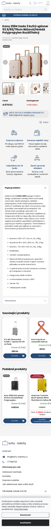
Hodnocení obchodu (11, 472)
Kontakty (6, 476)
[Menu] (48, 3)
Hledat (45, 9)
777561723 (12, 461)
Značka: (7, 40)
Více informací (21, 509)
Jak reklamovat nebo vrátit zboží (17, 484)
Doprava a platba (10, 480)
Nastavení (25, 515)
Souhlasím (25, 522)
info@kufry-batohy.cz (17, 456)
